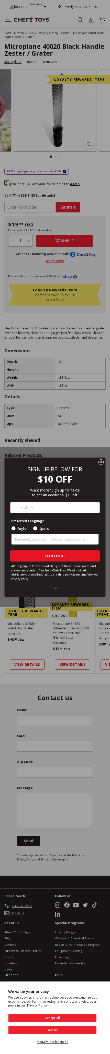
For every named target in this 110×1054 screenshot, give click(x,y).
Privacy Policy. (38, 1005)
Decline (52, 1030)
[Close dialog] (101, 462)
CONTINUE (55, 555)
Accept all (52, 1018)
